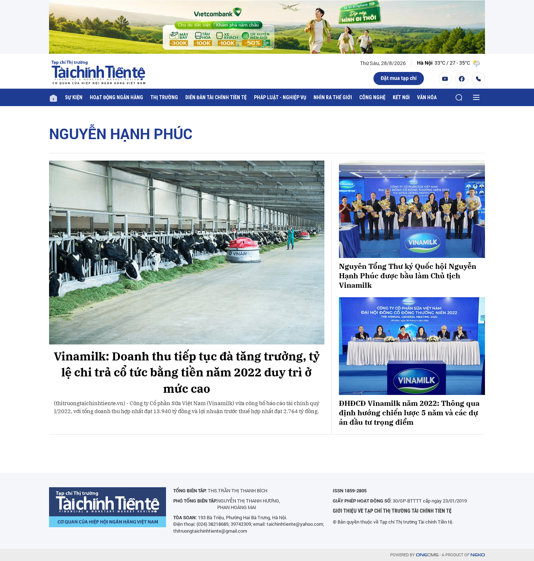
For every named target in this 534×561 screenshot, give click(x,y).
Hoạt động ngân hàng (116, 97)
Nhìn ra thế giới (332, 97)
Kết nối (401, 97)
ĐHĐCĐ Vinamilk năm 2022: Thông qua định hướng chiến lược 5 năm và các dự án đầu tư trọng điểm (409, 413)
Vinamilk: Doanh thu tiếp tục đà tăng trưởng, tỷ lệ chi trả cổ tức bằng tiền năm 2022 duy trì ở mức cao (187, 372)
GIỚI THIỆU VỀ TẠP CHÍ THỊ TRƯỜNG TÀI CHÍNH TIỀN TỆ (392, 511)
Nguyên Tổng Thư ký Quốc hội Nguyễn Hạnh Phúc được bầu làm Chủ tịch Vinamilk (407, 276)
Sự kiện (73, 97)
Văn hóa (427, 97)
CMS (427, 555)
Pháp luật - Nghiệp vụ (280, 97)
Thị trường (164, 97)
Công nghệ (372, 97)
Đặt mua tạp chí (399, 77)
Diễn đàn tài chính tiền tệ (216, 97)
